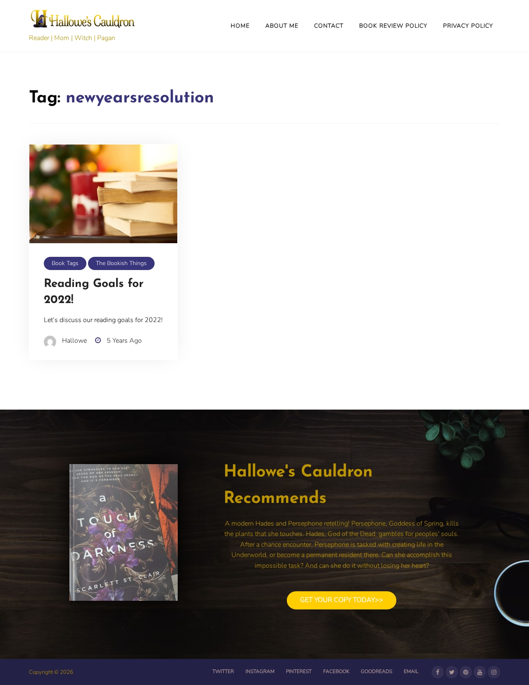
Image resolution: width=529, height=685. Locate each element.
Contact (328, 26)
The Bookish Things (121, 263)
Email (411, 671)
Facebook (336, 671)
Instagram (259, 671)
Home (240, 26)
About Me (281, 26)
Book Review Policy (393, 26)
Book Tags (65, 263)
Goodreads (376, 671)
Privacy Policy (468, 26)
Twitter (223, 671)
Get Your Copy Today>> (341, 599)
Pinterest (299, 671)
